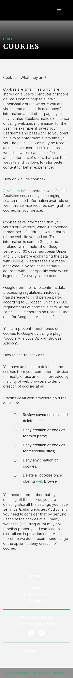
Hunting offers (36, 594)
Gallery (36, 588)
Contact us (33, 651)
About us (36, 576)
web (39, 481)
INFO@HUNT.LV (37, 617)
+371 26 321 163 (36, 624)
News (36, 582)
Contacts (36, 600)
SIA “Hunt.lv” (14, 191)
